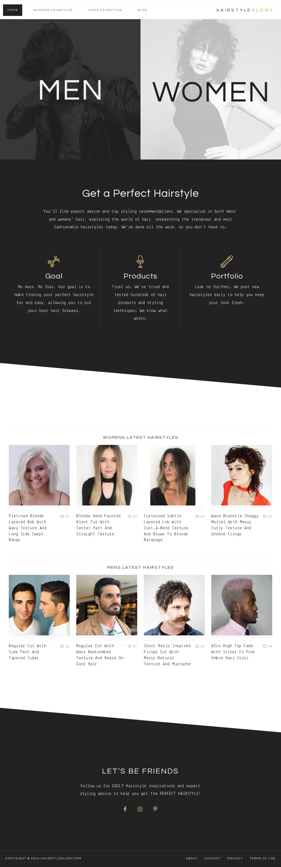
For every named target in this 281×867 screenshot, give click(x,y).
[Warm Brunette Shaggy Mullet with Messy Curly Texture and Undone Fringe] (241, 476)
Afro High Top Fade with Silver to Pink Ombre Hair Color (233, 652)
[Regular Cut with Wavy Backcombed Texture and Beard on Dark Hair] (106, 606)
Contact (212, 858)
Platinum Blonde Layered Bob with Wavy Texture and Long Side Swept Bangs (27, 528)
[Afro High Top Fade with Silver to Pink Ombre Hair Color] (241, 606)
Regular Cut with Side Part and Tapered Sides (27, 652)
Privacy (235, 858)
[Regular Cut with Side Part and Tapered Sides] (39, 606)
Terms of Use (263, 858)
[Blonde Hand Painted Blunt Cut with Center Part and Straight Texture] (106, 476)
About (192, 858)
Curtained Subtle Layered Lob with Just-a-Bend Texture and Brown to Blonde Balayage (166, 528)
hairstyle (245, 10)
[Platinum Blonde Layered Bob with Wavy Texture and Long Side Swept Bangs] (39, 476)
